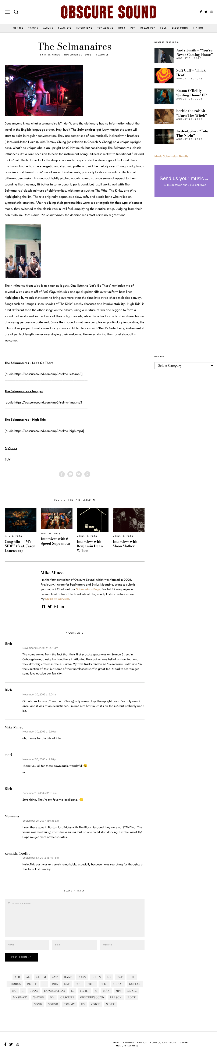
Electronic (180, 28)
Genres (18, 28)
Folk (163, 28)
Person (116, 997)
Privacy (142, 1043)
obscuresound (92, 997)
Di (44, 984)
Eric (91, 984)
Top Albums (105, 28)
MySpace (20, 997)
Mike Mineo (52, 55)
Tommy (69, 1004)
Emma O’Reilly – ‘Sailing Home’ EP (191, 93)
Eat (67, 984)
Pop (133, 28)
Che (132, 977)
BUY (8, 459)
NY (52, 997)
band (68, 977)
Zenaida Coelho (17, 853)
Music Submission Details (171, 156)
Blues (96, 977)
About (116, 1043)
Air (17, 977)
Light (84, 991)
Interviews (84, 28)
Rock (121, 28)
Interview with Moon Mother (125, 544)
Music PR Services (127, 1046)
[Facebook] (201, 11)
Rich (8, 643)
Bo (109, 977)
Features (102, 55)
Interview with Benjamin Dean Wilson (90, 546)
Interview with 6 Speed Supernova (55, 541)
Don (55, 984)
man (106, 991)
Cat (120, 977)
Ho (14, 991)
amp (55, 977)
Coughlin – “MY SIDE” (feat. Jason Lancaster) (20, 546)
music (132, 991)
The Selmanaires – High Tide (25, 419)
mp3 (118, 991)
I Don (34, 991)
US (83, 1004)
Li (72, 991)
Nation (38, 997)
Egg (79, 984)
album (41, 977)
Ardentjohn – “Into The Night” (192, 133)
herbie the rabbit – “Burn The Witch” (192, 113)
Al (28, 977)
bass (82, 977)
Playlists (64, 28)
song (38, 1004)
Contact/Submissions (163, 1043)
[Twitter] (206, 11)
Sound (53, 1004)
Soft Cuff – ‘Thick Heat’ (191, 72)
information (54, 991)
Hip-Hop (198, 28)
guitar (134, 984)
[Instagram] (211, 11)
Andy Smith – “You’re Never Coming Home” (194, 52)
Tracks (33, 28)
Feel (104, 984)
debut (32, 984)
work (110, 1004)
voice (95, 1004)
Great (118, 984)
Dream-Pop (147, 28)
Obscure (67, 997)
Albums (48, 28)
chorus (15, 984)
